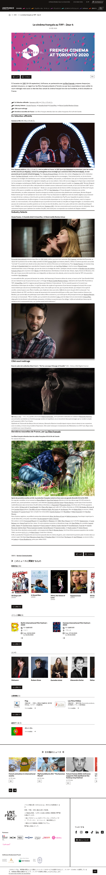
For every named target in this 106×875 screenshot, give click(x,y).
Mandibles (67, 512)
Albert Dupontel (77, 512)
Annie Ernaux (83, 266)
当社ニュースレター (84, 840)
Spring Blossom (48, 528)
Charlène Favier (27, 525)
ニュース (28, 8)
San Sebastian (68, 169)
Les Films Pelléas (61, 266)
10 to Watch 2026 (78, 2)
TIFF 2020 (44, 259)
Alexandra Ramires (86, 416)
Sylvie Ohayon (83, 528)
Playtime (28, 172)
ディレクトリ (57, 8)
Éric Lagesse (72, 259)
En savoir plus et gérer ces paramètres (19, 873)
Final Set (82, 525)
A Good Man (53, 105)
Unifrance (85, 8)
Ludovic (15, 539)
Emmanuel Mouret (30, 521)
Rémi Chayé (35, 532)
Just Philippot (78, 537)
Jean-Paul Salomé (52, 500)
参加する (94, 8)
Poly (50, 530)
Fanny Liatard (45, 525)
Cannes (36, 174)
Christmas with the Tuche (55, 502)
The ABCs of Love (34, 509)
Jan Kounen (64, 509)
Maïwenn (52, 521)
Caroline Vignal (19, 509)
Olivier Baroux (69, 502)
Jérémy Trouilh (56, 525)
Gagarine (36, 525)
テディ (91, 537)
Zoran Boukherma (25, 539)
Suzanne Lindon (60, 528)
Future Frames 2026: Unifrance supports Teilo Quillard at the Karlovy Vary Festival (78, 776)
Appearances (84, 521)
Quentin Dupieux (55, 512)
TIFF (24, 83)
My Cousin (55, 509)
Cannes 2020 (52, 261)
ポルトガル (17, 416)
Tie (12, 416)
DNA (59, 521)
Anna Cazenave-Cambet (35, 528)
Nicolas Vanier (58, 530)
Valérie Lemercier (72, 516)
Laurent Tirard (25, 512)
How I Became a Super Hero (35, 537)
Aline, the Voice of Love (57, 516)
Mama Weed (41, 500)
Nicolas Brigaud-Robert (50, 174)
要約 (92, 76)
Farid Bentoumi (73, 525)
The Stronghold (42, 519)
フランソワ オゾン (47, 102)
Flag (72, 181)
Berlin (82, 172)
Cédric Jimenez (54, 519)
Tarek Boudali (33, 507)
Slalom (18, 525)
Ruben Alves (78, 509)
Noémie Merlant (89, 294)
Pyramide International (18, 259)
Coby (58, 297)
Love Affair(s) (43, 521)
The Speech (15, 512)
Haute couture (72, 528)
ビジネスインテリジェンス (72, 8)
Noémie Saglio (46, 509)
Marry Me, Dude (47, 507)
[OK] (95, 871)
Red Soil (64, 525)
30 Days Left (23, 507)
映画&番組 (19, 8)
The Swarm (67, 537)
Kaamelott (55, 505)
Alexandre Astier (65, 505)
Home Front (23, 523)
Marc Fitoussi (66, 521)
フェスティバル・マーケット (42, 8)
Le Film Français (68, 83)
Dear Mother (76, 523)
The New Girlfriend (22, 176)
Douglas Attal (50, 537)
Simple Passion (31, 105)
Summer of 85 (34, 102)
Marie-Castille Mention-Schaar (68, 105)
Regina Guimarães (47, 416)
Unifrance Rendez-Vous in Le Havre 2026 (59, 2)
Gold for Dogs (22, 528)
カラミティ (25, 532)
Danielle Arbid (43, 105)
